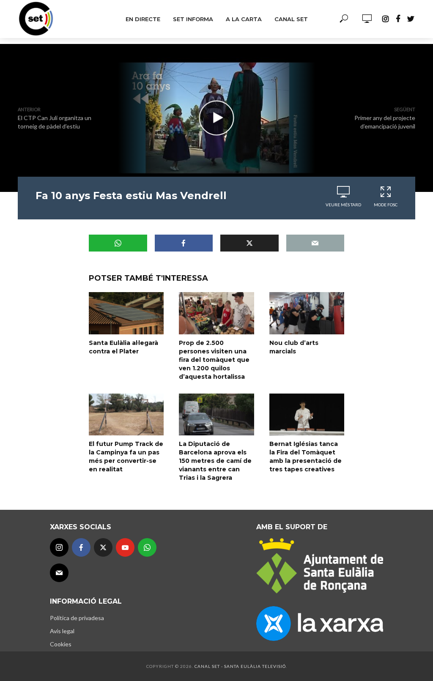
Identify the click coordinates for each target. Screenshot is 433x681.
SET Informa (193, 19)
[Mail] (59, 572)
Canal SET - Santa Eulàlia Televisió (240, 666)
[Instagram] (59, 547)
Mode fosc (385, 204)
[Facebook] (81, 547)
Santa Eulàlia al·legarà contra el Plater (123, 347)
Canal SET (291, 19)
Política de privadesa (77, 617)
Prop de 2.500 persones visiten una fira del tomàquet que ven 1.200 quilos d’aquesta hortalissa (214, 359)
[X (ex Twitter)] (103, 547)
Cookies (60, 644)
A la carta (244, 19)
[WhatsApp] (147, 547)
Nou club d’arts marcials (293, 347)
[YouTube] (125, 547)
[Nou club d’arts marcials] (306, 313)
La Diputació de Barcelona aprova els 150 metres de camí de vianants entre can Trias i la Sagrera (215, 460)
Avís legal (62, 631)
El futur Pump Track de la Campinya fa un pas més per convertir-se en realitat (126, 456)
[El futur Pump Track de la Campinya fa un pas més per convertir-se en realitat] (126, 414)
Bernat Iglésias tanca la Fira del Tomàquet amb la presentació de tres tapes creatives (305, 456)
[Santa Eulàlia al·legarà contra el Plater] (126, 313)
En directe (143, 19)
